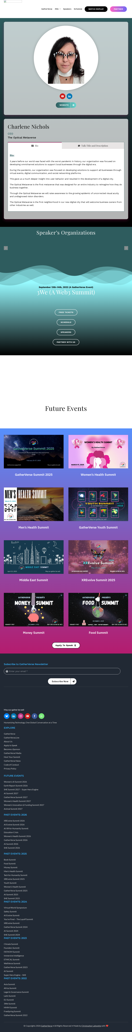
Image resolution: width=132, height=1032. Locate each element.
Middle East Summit (33, 580)
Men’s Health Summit (33, 527)
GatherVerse (46, 1026)
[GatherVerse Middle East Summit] (34, 541)
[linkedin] (69, 96)
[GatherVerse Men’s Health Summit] (34, 488)
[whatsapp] (41, 716)
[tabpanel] (66, 180)
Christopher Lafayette (91, 1026)
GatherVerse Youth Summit (98, 527)
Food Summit (98, 633)
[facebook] (34, 716)
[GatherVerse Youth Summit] (98, 488)
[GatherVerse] (13, 693)
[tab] (35, 145)
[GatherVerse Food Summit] (98, 594)
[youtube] (62, 96)
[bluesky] (7, 716)
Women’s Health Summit (98, 475)
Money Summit (33, 633)
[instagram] (20, 716)
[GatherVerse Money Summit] (34, 594)
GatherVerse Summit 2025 (33, 475)
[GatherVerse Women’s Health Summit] (98, 436)
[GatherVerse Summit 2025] (34, 436)
